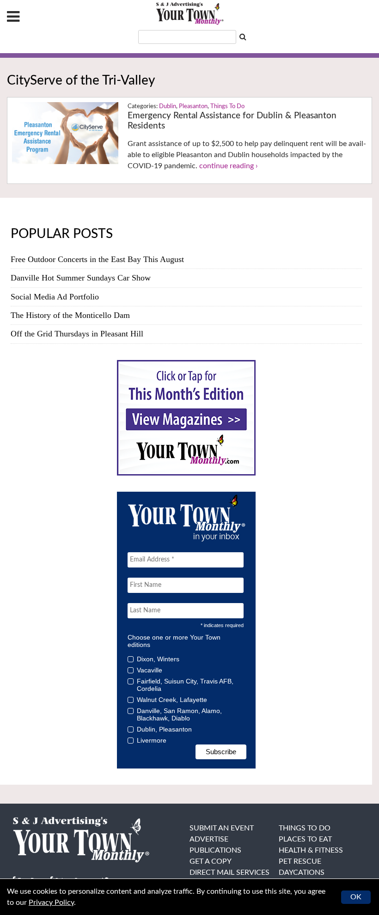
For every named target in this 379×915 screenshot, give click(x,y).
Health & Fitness (311, 850)
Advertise (209, 839)
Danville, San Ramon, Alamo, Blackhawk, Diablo (179, 714)
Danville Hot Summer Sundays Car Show (81, 277)
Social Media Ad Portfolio (55, 296)
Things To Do (227, 107)
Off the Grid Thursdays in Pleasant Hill (77, 333)
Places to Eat (305, 839)
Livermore (151, 740)
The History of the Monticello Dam (70, 315)
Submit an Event (222, 828)
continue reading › (228, 166)
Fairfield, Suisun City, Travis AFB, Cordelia (185, 684)
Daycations (301, 872)
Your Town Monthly (189, 13)
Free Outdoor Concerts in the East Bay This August (97, 259)
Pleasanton (193, 107)
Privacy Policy (51, 902)
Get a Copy (211, 861)
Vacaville (149, 670)
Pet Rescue (300, 861)
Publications (215, 850)
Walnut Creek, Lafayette (172, 699)
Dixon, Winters (158, 659)
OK (355, 897)
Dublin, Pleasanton (164, 729)
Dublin (167, 107)
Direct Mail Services (229, 872)
